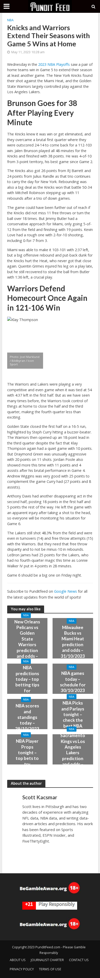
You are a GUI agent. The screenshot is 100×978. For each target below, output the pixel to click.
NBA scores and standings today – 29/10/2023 (27, 717)
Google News (65, 591)
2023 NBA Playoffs (54, 64)
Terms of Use (50, 969)
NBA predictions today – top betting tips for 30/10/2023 (27, 682)
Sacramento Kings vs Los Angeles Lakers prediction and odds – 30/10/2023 (72, 752)
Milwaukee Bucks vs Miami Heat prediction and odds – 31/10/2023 (73, 642)
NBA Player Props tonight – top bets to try (27, 752)
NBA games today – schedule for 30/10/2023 (73, 682)
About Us (18, 960)
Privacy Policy (22, 969)
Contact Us (79, 960)
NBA (10, 20)
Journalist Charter (47, 960)
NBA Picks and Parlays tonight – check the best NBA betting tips (73, 717)
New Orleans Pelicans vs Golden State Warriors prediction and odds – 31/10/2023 (27, 641)
